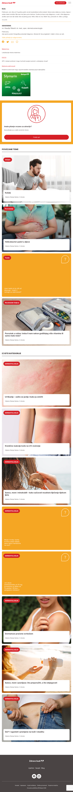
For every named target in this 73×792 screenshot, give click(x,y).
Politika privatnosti (42, 785)
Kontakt (17, 785)
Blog (43, 768)
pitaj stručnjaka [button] (60, 3)
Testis (7, 258)
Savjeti (37, 768)
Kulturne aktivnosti (8, 66)
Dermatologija (11, 364)
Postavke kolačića (53, 785)
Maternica (5, 49)
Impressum (23, 785)
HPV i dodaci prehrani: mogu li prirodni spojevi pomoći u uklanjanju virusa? (25, 61)
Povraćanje (9, 209)
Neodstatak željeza (12, 302)
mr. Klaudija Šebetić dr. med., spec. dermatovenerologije (22, 28)
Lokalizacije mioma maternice (11, 52)
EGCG (4, 58)
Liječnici (31, 768)
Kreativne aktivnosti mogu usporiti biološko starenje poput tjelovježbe (23, 70)
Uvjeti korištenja (31, 785)
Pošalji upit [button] (36, 137)
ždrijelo (7, 159)
